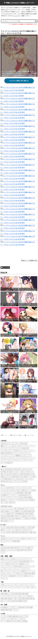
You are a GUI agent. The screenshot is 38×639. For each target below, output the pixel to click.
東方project (24, 443)
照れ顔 (27, 598)
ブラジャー (13, 587)
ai (20, 616)
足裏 (22, 550)
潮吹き (24, 490)
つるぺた (29, 530)
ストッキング (30, 585)
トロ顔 (19, 598)
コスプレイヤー (26, 559)
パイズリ (16, 488)
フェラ (22, 488)
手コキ (9, 490)
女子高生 (3, 472)
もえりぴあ (6, 267)
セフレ (14, 479)
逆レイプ (15, 607)
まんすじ (3, 541)
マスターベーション (13, 497)
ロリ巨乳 (28, 527)
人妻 (21, 474)
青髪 (23, 594)
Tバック (18, 585)
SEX (8, 488)
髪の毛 (30, 596)
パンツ (6, 585)
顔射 (29, 493)
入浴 (16, 516)
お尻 (2, 547)
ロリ (14, 472)
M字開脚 (18, 513)
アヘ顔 (14, 598)
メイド (26, 564)
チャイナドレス (30, 571)
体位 (21, 497)
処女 (34, 476)
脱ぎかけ (25, 516)
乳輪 (23, 532)
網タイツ (15, 576)
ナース (12, 566)
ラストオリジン (25, 453)
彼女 (9, 479)
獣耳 (26, 576)
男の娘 (3, 481)
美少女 (12, 469)
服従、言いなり (14, 610)
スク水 (12, 564)
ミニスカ (32, 566)
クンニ (29, 490)
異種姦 (3, 610)
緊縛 (7, 610)
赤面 (9, 598)
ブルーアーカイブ (30, 446)
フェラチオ (28, 488)
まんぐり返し (5, 502)
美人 (20, 469)
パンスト (27, 568)
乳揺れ (9, 532)
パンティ (12, 585)
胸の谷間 (14, 532)
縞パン (34, 587)
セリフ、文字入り (20, 619)
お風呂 (31, 513)
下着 (2, 585)
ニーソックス (20, 568)
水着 (21, 561)
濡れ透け (3, 516)
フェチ (3, 552)
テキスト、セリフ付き (7, 619)
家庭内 (18, 518)
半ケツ (20, 547)
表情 (6, 598)
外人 (22, 476)
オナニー (3, 497)
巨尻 (8, 547)
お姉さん (15, 474)
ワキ (32, 547)
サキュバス (4, 578)
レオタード (4, 573)
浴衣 (29, 573)
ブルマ (31, 561)
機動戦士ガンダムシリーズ (23, 455)
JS (31, 469)
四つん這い (25, 500)
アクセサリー (5, 576)
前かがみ (12, 502)
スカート (25, 566)
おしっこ (15, 495)
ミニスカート (5, 568)
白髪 (16, 594)
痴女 (25, 476)
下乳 (24, 530)
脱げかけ (28, 518)
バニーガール (5, 566)
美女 (16, 469)
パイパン (9, 541)
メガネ (6, 559)
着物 (33, 573)
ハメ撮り (14, 509)
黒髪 (6, 594)
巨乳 (8, 527)
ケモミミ (30, 576)
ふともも (8, 550)
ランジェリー (5, 587)
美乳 (12, 527)
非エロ (15, 621)
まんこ (8, 539)
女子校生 (9, 472)
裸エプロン (20, 573)
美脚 (18, 550)
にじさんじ (16, 443)
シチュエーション (6, 509)
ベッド (23, 518)
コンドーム (13, 493)
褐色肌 (20, 601)
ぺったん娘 (14, 530)
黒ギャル (3, 474)
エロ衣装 (12, 559)
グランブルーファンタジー (27, 450)
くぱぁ (21, 511)
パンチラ (3, 513)
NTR (27, 513)
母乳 (34, 532)
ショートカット (14, 596)
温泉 (8, 516)
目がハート (4, 601)
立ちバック (14, 500)
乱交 (33, 511)
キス (7, 493)
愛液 (18, 541)
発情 (29, 511)
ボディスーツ (17, 571)
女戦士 (20, 566)
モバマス (3, 463)
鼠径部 (3, 550)
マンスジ (33, 539)
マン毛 (28, 539)
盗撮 (8, 513)
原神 (23, 448)
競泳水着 (25, 561)
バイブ (3, 493)
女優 (13, 476)
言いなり (32, 516)
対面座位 (32, 500)
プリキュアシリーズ (16, 458)
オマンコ (13, 539)
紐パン (29, 587)
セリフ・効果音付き (6, 621)
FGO (27, 448)
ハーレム (12, 511)
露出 (7, 511)
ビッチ (30, 476)
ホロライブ (9, 443)
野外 (2, 521)
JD (23, 469)
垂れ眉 (32, 598)
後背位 (3, 500)
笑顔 (23, 598)
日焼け (25, 601)
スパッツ (12, 568)
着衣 (19, 509)
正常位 (25, 497)
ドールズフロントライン (8, 455)
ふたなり (30, 479)
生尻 (15, 547)
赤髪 (19, 594)
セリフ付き (25, 616)
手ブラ (20, 530)
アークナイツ (5, 460)
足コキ (29, 495)
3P (11, 488)
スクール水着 (5, 564)
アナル (25, 547)
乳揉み (34, 490)
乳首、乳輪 (29, 532)
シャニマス (29, 460)
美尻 (12, 547)
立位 (19, 500)
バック (8, 500)
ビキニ (16, 564)
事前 (2, 518)
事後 (12, 516)
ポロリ (13, 513)
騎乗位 (30, 497)
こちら (15, 16)
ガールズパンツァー (29, 458)
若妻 (24, 474)
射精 (18, 493)
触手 (24, 607)
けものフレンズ (5, 458)
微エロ (20, 621)
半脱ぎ (34, 518)
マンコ (19, 539)
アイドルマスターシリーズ (17, 460)
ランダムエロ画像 (6, 616)
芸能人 (3, 476)
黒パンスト (4, 571)
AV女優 (7, 469)
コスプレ (18, 559)
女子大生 (9, 474)
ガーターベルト (21, 587)
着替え (6, 521)
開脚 (17, 511)
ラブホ (20, 516)
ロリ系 (26, 472)
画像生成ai (15, 616)
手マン (14, 490)
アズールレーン (5, 448)
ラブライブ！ (16, 453)
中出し (19, 490)
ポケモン (21, 446)
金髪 (2, 594)
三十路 (33, 474)
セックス (3, 488)
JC (28, 469)
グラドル (8, 476)
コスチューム (5, 561)
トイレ (11, 521)
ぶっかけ (3, 490)
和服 (26, 573)
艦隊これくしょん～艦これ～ (9, 446)
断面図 (25, 621)
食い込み (12, 518)
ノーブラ (7, 530)
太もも (14, 550)
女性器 (3, 539)
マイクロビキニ (14, 561)
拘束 (27, 607)
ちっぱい (3, 532)
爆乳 (23, 527)
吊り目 (10, 601)
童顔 (2, 598)
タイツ (23, 585)
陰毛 (23, 539)
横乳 (2, 530)
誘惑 (25, 511)
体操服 (21, 564)
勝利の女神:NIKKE (6, 453)
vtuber (3, 443)
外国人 (18, 476)
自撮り (3, 511)
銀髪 (27, 594)
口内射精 (3, 495)
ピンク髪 (10, 594)
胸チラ (24, 509)
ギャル (31, 472)
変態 (6, 479)
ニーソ (10, 571)
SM (2, 607)
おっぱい (3, 527)
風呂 (23, 513)
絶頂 (24, 495)
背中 (25, 550)
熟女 (28, 474)
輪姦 (5, 607)
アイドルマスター (16, 448)
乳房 (19, 532)
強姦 (20, 607)
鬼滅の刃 (9, 463)
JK (25, 469)
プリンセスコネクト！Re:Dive (9, 450)
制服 (23, 571)
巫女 (16, 566)
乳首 (19, 527)
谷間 (33, 527)
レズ (2, 479)
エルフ (21, 576)
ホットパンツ (12, 573)
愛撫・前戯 (24, 493)
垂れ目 (15, 601)
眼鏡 (2, 559)
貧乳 (16, 527)
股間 (14, 541)
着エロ (6, 518)
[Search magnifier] (35, 21)
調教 (31, 607)
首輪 (11, 576)
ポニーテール (23, 596)
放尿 (21, 495)
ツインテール (5, 596)
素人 (2, 469)
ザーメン (9, 495)
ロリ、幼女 (20, 472)
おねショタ (24, 479)
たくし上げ (30, 509)
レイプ (10, 607)
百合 (18, 479)
